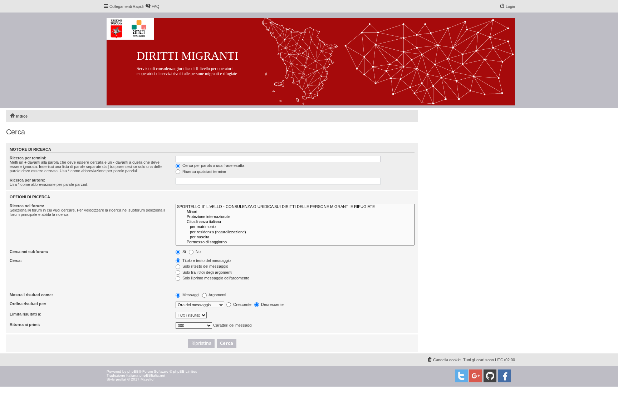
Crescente (241, 304)
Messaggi (190, 295)
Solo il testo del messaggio (204, 266)
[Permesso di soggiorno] (295, 242)
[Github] (490, 375)
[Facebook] (504, 375)
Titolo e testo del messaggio (206, 260)
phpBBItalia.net (152, 375)
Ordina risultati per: (28, 304)
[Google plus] (475, 375)
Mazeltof (147, 379)
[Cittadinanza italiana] (295, 221)
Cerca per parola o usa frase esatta (212, 165)
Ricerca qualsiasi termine (203, 171)
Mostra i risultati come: (31, 295)
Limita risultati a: (25, 314)
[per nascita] (295, 237)
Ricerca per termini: (28, 158)
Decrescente (272, 304)
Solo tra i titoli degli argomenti (206, 272)
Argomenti (217, 295)
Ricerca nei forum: (27, 206)
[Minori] (295, 211)
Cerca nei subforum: (29, 251)
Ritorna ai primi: (25, 324)
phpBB (133, 371)
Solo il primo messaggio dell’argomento (215, 278)
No (198, 251)
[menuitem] (152, 6)
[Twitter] (461, 375)
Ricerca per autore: (27, 180)
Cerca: (16, 260)
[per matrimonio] (295, 226)
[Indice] (316, 60)
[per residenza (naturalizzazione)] (295, 232)
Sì (183, 251)
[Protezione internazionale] (295, 216)
